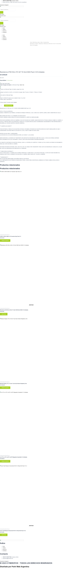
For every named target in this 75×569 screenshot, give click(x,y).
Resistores (41, 43)
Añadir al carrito (8, 105)
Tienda (4, 29)
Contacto (5, 32)
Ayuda (15, 102)
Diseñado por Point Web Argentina (14, 567)
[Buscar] (1, 12)
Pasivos (36, 43)
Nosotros (4, 30)
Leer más (4, 314)
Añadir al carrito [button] (5, 240)
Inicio (4, 28)
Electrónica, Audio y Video (38, 42)
